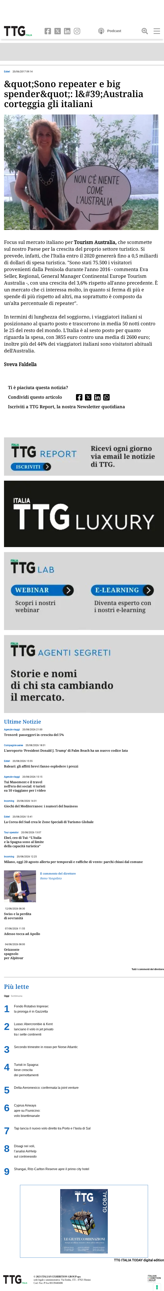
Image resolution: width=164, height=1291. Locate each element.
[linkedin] (66, 31)
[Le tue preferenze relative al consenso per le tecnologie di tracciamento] (157, 1287)
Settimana (16, 996)
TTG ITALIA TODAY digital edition (139, 1260)
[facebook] (47, 31)
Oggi (6, 996)
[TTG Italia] (18, 31)
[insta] (75, 31)
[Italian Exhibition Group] (154, 1278)
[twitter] (57, 31)
